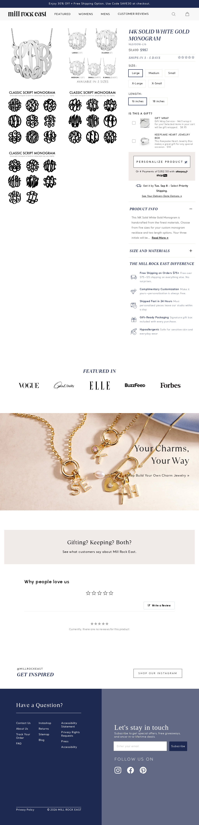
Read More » (160, 238)
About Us (22, 728)
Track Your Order (23, 736)
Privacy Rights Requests (70, 734)
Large (136, 73)
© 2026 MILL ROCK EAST (64, 809)
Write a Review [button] (161, 605)
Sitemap (44, 734)
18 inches (159, 101)
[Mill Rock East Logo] (27, 13)
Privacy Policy (25, 809)
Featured (62, 14)
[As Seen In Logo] (28, 385)
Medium (154, 73)
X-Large (137, 83)
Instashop (45, 723)
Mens (105, 14)
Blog (42, 740)
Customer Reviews (133, 14)
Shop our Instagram (157, 673)
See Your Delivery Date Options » (162, 196)
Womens (86, 14)
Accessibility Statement (69, 725)
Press (64, 741)
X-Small (157, 83)
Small (171, 73)
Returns (44, 728)
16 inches (138, 101)
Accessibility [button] (69, 747)
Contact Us (23, 723)
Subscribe (178, 746)
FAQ (19, 743)
